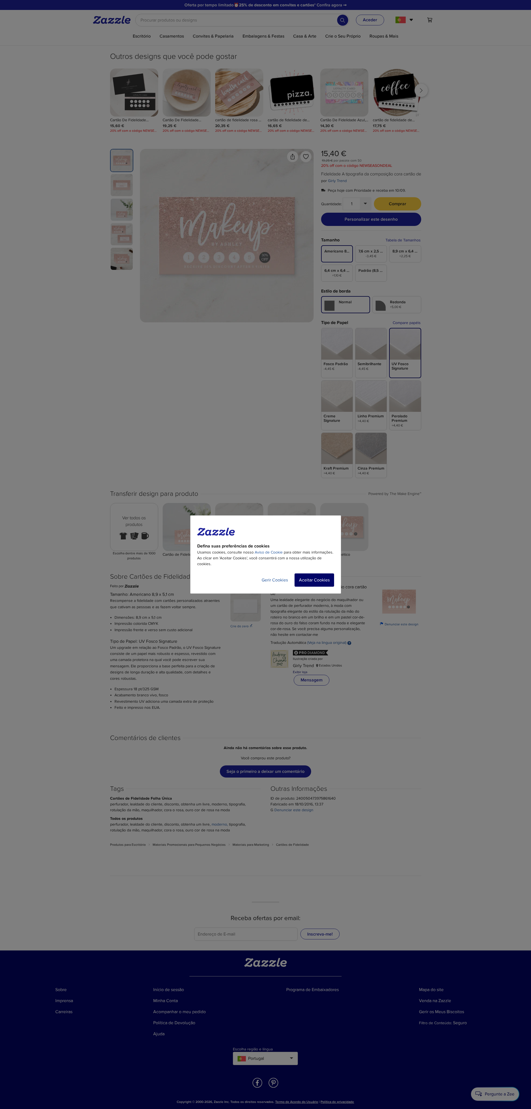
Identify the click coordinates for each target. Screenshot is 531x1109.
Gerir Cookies (275, 580)
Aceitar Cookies (314, 580)
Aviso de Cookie (269, 552)
